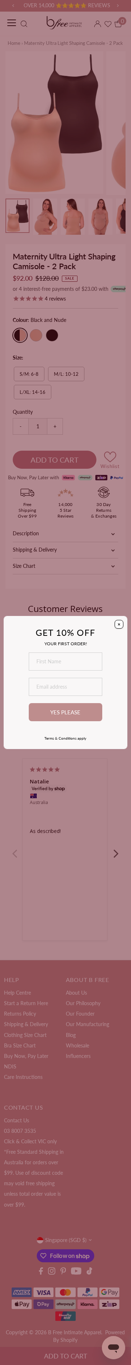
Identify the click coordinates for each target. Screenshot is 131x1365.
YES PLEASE (65, 712)
